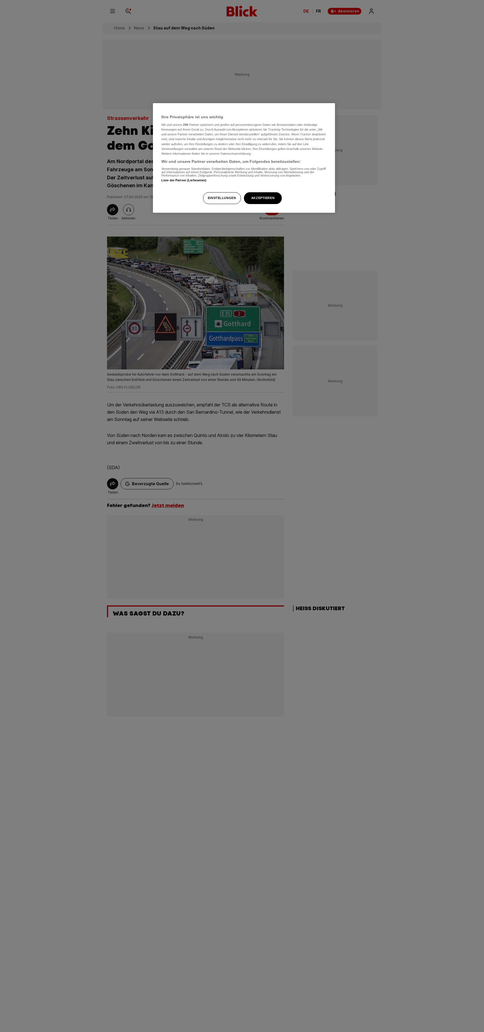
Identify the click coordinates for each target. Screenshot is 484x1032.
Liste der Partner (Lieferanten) (184, 180)
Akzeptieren (262, 198)
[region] (244, 158)
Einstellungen (222, 198)
